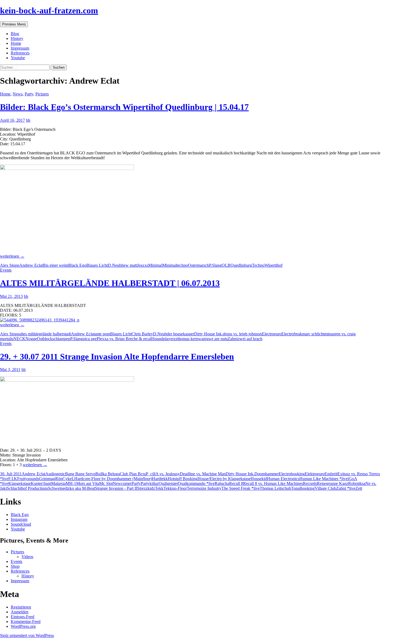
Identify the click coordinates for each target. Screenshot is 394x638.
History (17, 38)
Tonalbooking (303, 488)
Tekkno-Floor (175, 488)
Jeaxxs (142, 265)
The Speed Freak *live (240, 488)
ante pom (102, 334)
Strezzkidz (146, 488)
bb (28, 120)
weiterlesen (12, 256)
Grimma (46, 478)
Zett (358, 488)
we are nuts (218, 338)
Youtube (18, 57)
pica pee (90, 338)
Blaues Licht (97, 265)
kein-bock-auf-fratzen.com (49, 10)
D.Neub (114, 265)
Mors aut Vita (87, 483)
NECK (19, 338)
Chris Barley (142, 334)
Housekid (259, 478)
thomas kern (187, 338)
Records (310, 483)
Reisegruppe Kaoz (332, 483)
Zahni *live (345, 488)
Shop (15, 566)
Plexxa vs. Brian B (113, 338)
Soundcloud (21, 524)
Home (16, 43)
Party (29, 94)
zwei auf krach (249, 338)
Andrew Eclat (31, 265)
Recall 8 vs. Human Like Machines (273, 483)
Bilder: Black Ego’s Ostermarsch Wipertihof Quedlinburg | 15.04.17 (124, 107)
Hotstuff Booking (183, 478)
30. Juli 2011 (11, 474)
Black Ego (77, 265)
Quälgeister (168, 483)
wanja (203, 338)
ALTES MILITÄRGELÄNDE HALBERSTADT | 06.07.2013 (110, 283)
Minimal (155, 265)
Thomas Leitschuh (275, 488)
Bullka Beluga (107, 474)
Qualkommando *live (196, 483)
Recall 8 (236, 483)
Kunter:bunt (41, 483)
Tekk (159, 488)
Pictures (42, 94)
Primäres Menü (14, 24)
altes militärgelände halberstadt (45, 334)
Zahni (232, 338)
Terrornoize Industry (204, 488)
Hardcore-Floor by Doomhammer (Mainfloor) (113, 478)
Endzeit (331, 474)
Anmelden (19, 612)
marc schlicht (313, 334)
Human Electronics (283, 478)
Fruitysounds (28, 478)
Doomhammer (266, 474)
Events (6, 270)
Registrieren (21, 607)
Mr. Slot (106, 483)
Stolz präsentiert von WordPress (27, 635)
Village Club (325, 488)
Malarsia (58, 483)
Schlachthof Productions (27, 488)
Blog (15, 33)
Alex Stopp (9, 265)
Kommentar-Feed (25, 621)
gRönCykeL (63, 478)
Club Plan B (130, 474)
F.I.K (12, 478)
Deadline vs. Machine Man (203, 474)
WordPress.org (23, 626)
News (18, 94)
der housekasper (180, 334)
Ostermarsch (198, 265)
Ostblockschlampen (53, 338)
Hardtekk (160, 478)
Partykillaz (150, 483)
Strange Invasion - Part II (116, 488)
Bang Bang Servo (80, 474)
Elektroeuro (315, 474)
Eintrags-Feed (22, 616)
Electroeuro (271, 334)
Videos (27, 556)
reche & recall (140, 338)
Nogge (31, 338)
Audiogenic (55, 474)
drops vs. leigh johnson (242, 334)
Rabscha (222, 483)
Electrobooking (292, 474)
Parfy (136, 483)
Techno (258, 265)
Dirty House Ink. (208, 334)
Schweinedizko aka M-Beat (71, 488)
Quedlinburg (241, 265)
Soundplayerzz (164, 338)
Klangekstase (19, 483)
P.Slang (215, 265)
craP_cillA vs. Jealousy (160, 474)
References (20, 53)
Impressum (20, 48)
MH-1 (71, 483)
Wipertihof (274, 265)
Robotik (355, 483)
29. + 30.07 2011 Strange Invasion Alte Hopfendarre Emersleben (117, 356)
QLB (226, 265)
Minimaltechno (175, 265)
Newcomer (122, 483)
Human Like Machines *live (323, 478)
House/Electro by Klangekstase (224, 478)
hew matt (129, 265)
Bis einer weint (55, 265)
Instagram (19, 519)
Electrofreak (291, 334)
